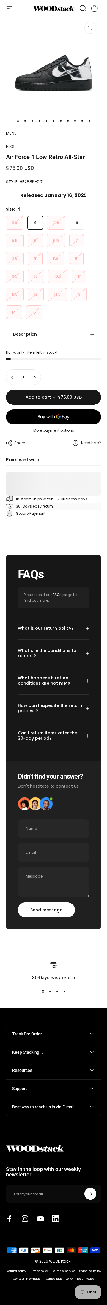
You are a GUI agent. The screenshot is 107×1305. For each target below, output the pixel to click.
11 (79, 276)
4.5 (56, 222)
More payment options (53, 430)
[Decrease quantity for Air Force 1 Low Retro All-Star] (12, 377)
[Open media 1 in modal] (90, 28)
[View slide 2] (50, 991)
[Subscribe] (90, 1194)
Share (19, 442)
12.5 (57, 294)
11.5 (15, 294)
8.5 (55, 258)
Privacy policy (38, 1271)
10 (36, 276)
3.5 (14, 222)
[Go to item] (17, 121)
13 (79, 294)
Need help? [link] (91, 443)
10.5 (57, 276)
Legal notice (85, 1278)
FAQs (57, 594)
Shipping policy (90, 1271)
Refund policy (16, 1271)
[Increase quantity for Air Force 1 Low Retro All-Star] (34, 377)
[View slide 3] (57, 991)
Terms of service (63, 1271)
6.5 (56, 240)
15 (34, 312)
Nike (10, 146)
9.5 (15, 276)
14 (14, 312)
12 (35, 294)
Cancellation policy (59, 1278)
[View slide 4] (64, 991)
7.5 (15, 258)
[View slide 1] (42, 991)
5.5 (15, 240)
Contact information (28, 1278)
